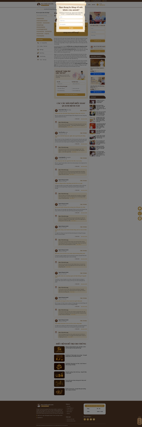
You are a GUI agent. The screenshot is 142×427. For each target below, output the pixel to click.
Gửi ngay (71, 28)
